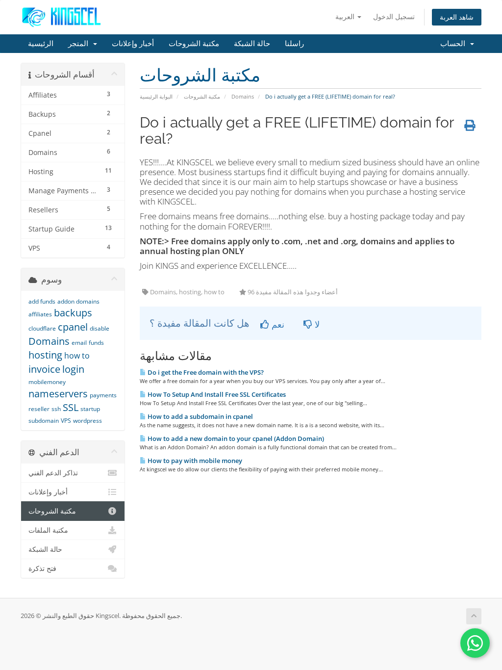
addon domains (78, 301)
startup (90, 409)
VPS (66, 420)
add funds (41, 301)
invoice (44, 369)
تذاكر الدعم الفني (53, 472)
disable (99, 328)
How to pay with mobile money (194, 460)
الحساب (454, 43)
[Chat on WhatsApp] (475, 643)
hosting (45, 354)
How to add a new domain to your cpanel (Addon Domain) (235, 438)
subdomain (43, 420)
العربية (345, 16)
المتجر (80, 43)
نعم (276, 324)
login (73, 369)
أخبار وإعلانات (133, 43)
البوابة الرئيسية (156, 96)
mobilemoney (47, 382)
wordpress (87, 420)
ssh (56, 409)
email (79, 342)
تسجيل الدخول (394, 16)
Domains (242, 96)
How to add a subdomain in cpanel (199, 416)
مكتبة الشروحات (194, 43)
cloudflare (42, 328)
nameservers (58, 393)
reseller (39, 409)
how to (77, 355)
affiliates (40, 314)
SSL (70, 407)
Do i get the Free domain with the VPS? (205, 372)
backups (73, 312)
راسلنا (294, 43)
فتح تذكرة (42, 568)
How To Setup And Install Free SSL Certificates (216, 394)
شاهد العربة (457, 17)
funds (96, 342)
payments (103, 395)
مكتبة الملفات (48, 530)
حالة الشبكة (252, 43)
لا (316, 324)
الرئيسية (40, 43)
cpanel (73, 327)
